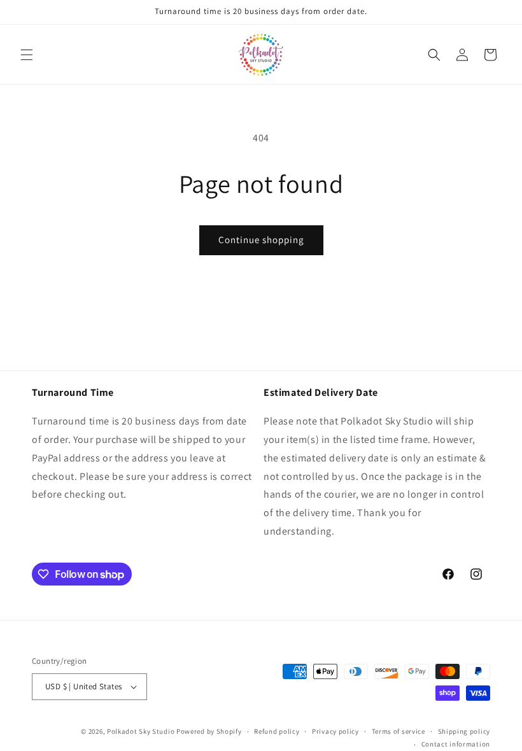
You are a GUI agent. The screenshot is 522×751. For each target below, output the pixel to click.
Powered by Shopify (209, 731)
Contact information (455, 744)
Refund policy (276, 731)
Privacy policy (335, 731)
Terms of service (398, 731)
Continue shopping (261, 240)
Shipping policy (464, 731)
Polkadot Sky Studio (140, 731)
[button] (27, 55)
